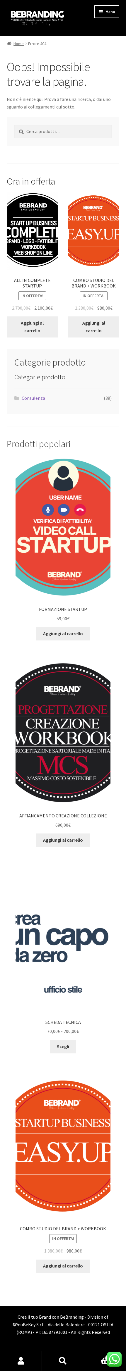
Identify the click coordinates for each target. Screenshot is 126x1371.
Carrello (97, 1356)
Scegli (63, 1046)
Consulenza (33, 398)
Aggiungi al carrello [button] (32, 326)
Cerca (63, 1361)
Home (18, 43)
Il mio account (21, 1361)
